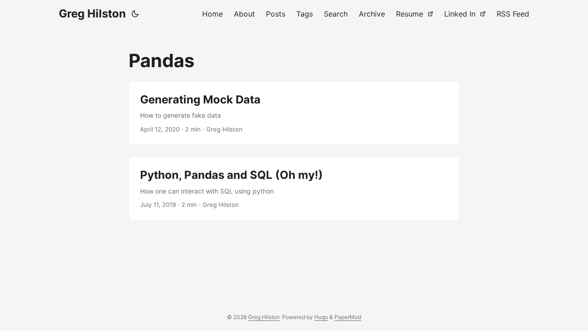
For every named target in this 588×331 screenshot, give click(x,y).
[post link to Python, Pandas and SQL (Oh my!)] (294, 188)
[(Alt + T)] (135, 14)
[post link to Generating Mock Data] (294, 113)
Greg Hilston (92, 13)
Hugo (321, 317)
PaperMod (347, 317)
